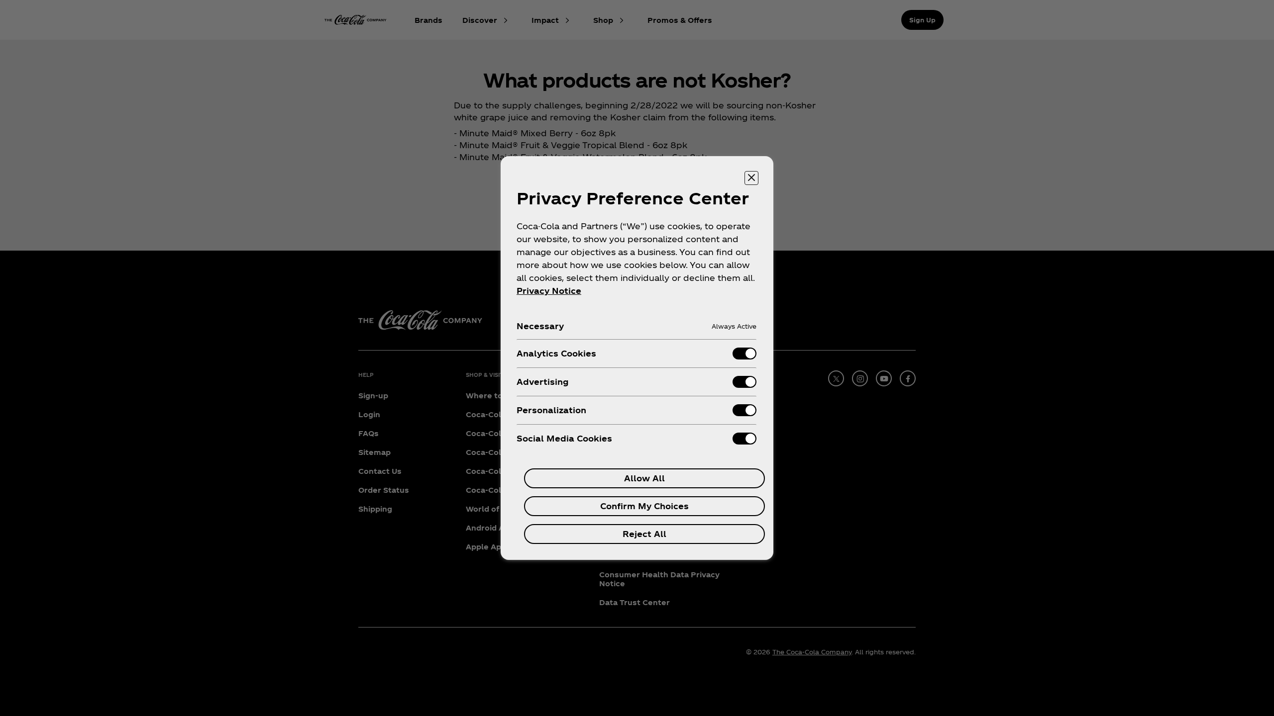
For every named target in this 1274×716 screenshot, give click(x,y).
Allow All (644, 478)
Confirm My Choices (644, 506)
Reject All (644, 533)
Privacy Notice (549, 290)
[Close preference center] (751, 178)
